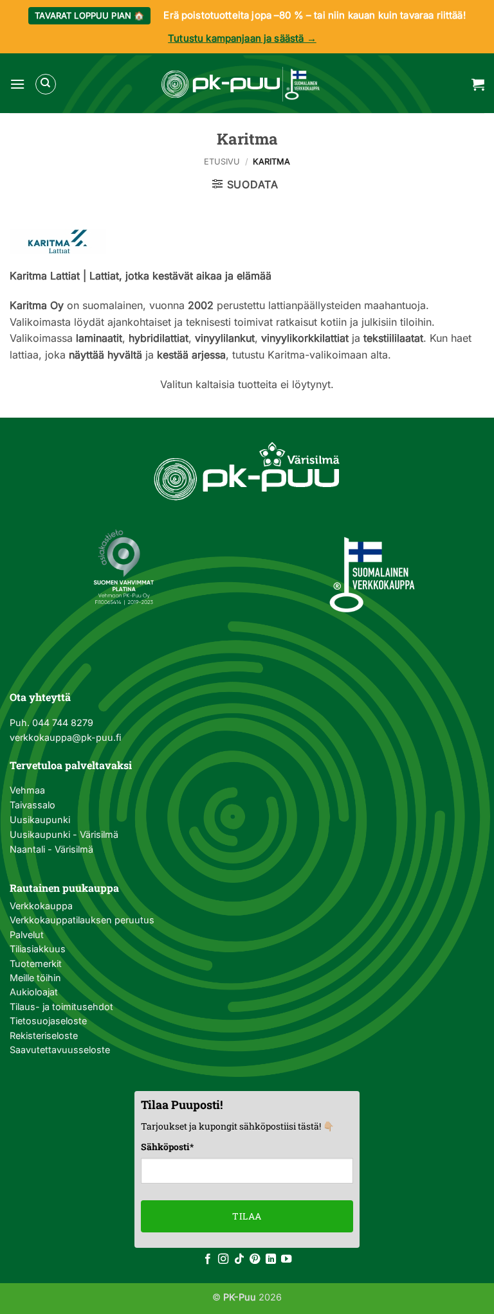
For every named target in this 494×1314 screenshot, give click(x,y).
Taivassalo (32, 804)
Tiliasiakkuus (38, 948)
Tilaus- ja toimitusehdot (61, 1006)
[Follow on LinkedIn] (271, 1259)
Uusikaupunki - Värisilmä (64, 834)
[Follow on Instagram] (223, 1259)
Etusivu (222, 161)
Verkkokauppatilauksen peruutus (82, 919)
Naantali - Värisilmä (51, 849)
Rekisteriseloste (44, 1035)
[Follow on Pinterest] (255, 1259)
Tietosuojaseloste (48, 1020)
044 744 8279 (61, 722)
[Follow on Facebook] (208, 1259)
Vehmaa (27, 790)
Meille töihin (35, 977)
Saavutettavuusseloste (60, 1049)
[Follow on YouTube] (286, 1259)
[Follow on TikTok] (239, 1259)
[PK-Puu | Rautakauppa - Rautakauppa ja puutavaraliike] (240, 84)
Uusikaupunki (40, 819)
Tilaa (246, 1216)
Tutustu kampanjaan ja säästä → (242, 38)
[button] (17, 84)
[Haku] (45, 84)
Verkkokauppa (41, 905)
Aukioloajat (34, 991)
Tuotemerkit (36, 963)
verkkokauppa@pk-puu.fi (65, 737)
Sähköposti (167, 1147)
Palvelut (27, 934)
